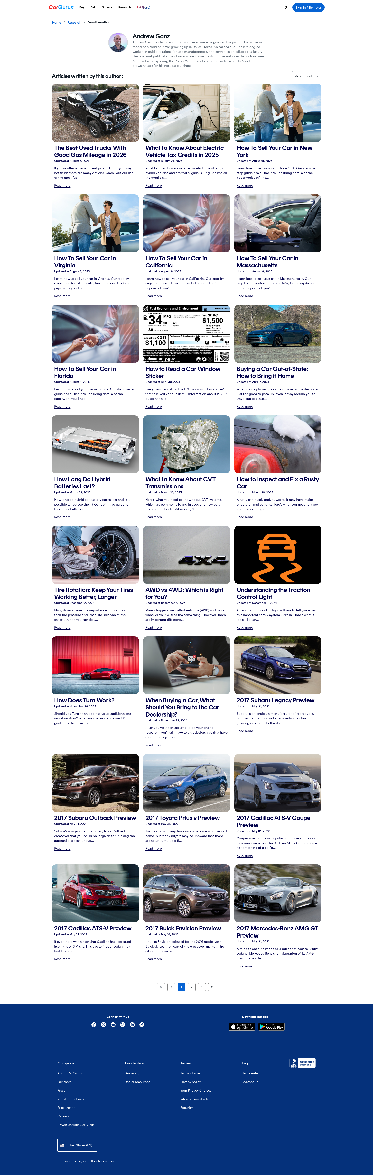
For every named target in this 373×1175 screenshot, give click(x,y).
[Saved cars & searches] (285, 7)
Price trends (66, 1107)
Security (186, 1107)
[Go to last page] (212, 987)
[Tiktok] (141, 1026)
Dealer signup (135, 1073)
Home (56, 22)
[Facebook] (93, 1026)
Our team (64, 1082)
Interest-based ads (194, 1099)
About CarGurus (69, 1073)
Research (75, 22)
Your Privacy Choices (195, 1090)
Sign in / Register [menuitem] (308, 7)
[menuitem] (82, 7)
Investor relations (70, 1099)
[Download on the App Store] (242, 1027)
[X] (103, 1026)
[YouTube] (113, 1026)
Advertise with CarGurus (76, 1125)
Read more (62, 185)
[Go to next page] (202, 987)
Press (61, 1090)
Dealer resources (137, 1082)
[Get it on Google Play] (271, 1027)
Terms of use (190, 1073)
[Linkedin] (132, 1026)
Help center (250, 1073)
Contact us (249, 1082)
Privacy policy (190, 1082)
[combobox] (77, 1145)
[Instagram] (122, 1026)
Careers (63, 1116)
